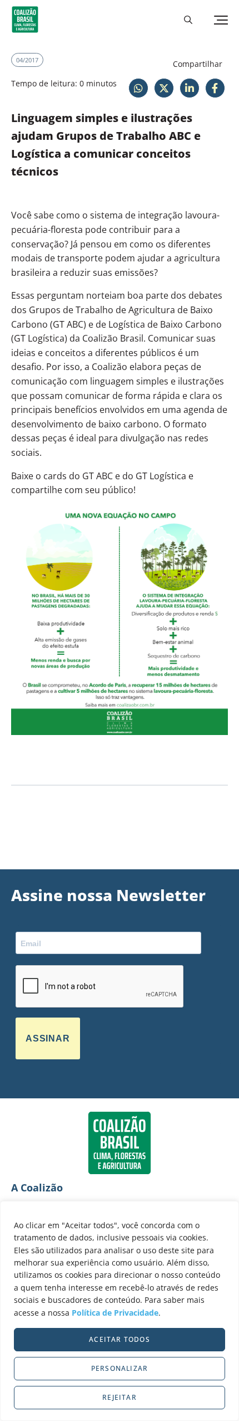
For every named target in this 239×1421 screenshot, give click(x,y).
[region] (119, 1311)
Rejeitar (119, 1397)
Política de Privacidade (115, 1312)
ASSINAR (48, 1038)
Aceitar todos (119, 1339)
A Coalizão (37, 1187)
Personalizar (119, 1368)
